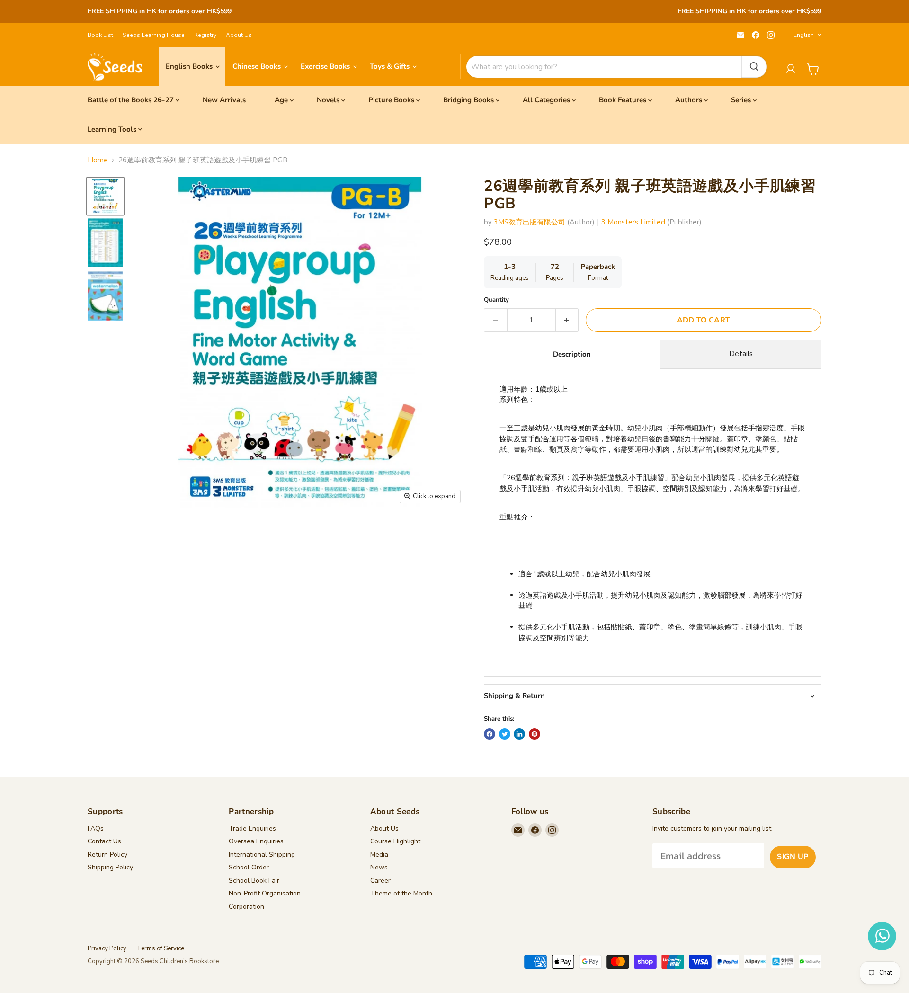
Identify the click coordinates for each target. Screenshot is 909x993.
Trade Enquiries (252, 828)
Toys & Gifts (390, 66)
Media (379, 854)
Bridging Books (468, 100)
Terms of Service (160, 948)
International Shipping (262, 854)
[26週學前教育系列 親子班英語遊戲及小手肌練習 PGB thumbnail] (105, 196)
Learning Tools (112, 129)
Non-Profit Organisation (265, 893)
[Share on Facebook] (489, 734)
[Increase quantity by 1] (567, 320)
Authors (688, 100)
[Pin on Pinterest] (534, 734)
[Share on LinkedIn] (519, 734)
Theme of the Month (401, 893)
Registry (205, 35)
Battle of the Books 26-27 (131, 100)
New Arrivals (224, 100)
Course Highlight (395, 841)
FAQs (96, 828)
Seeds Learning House (154, 35)
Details (741, 353)
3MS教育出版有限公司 (529, 222)
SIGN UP (792, 856)
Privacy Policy (107, 948)
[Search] (754, 67)
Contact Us (104, 841)
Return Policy (107, 854)
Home (98, 160)
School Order (249, 867)
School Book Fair (254, 880)
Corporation (246, 906)
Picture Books (391, 100)
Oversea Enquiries (256, 841)
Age (281, 100)
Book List (100, 35)
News (379, 867)
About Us (239, 35)
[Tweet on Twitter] (504, 734)
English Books (190, 66)
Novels (328, 100)
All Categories (546, 100)
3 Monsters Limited (633, 222)
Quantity (496, 300)
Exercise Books (326, 66)
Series (741, 100)
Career (380, 880)
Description (572, 354)
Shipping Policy (110, 867)
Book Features (622, 100)
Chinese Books (257, 66)
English (803, 35)
